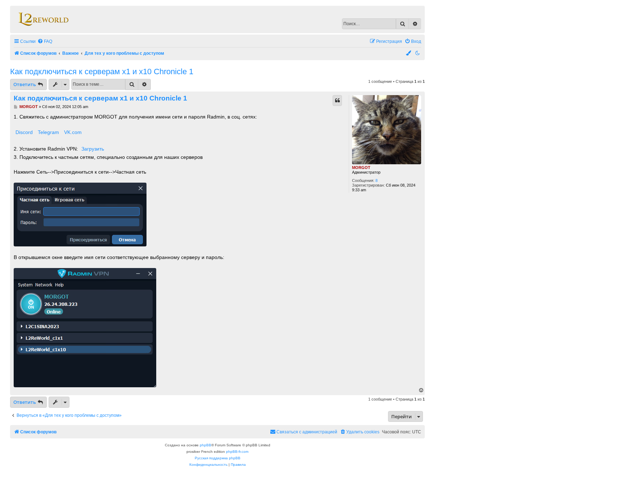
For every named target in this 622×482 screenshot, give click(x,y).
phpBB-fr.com (237, 452)
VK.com (73, 132)
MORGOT (361, 167)
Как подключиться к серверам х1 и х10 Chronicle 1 (101, 71)
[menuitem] (44, 41)
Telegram (48, 132)
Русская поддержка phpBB (217, 458)
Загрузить (92, 149)
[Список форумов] (43, 19)
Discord (24, 132)
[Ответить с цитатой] (337, 100)
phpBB (205, 445)
